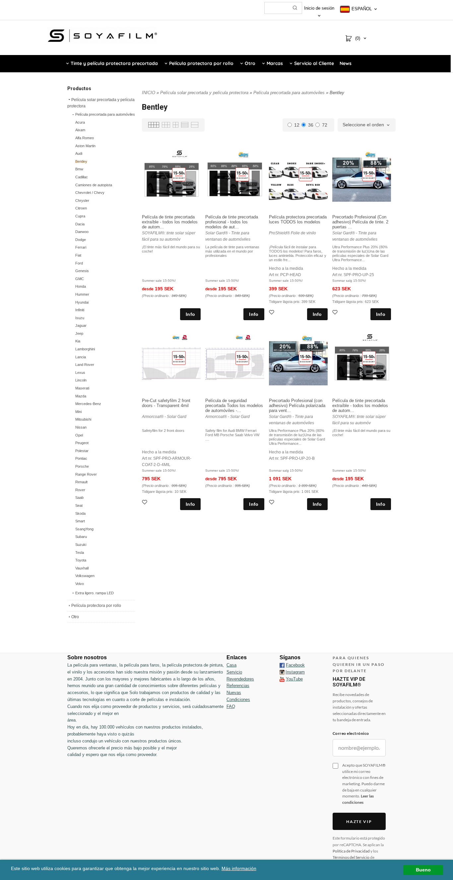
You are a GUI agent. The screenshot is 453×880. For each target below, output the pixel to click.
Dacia (80, 224)
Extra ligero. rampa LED (94, 593)
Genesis (82, 271)
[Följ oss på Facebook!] (282, 665)
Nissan (81, 427)
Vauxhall (82, 568)
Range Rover (86, 474)
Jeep (79, 333)
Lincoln (81, 380)
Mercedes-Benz (88, 404)
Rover (80, 490)
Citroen (81, 208)
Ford (79, 263)
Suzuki (80, 545)
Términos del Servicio (351, 857)
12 (296, 125)
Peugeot (82, 443)
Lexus (80, 373)
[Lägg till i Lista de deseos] (272, 313)
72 (324, 125)
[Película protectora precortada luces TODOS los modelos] (305, 174)
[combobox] (367, 125)
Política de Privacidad (351, 851)
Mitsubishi (83, 419)
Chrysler (82, 201)
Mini (78, 412)
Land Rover (84, 365)
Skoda (80, 513)
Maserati (82, 388)
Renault (81, 482)
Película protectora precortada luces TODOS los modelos (298, 219)
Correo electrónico (351, 733)
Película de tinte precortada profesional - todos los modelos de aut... (231, 221)
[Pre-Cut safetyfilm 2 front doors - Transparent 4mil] (178, 357)
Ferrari (80, 247)
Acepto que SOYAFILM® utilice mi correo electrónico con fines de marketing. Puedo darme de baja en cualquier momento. (364, 784)
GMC (79, 279)
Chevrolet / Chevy (89, 193)
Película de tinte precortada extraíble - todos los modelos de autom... (170, 221)
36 (310, 125)
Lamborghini (85, 349)
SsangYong (84, 529)
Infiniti (79, 310)
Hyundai (82, 302)
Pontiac (81, 458)
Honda (80, 286)
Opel (79, 435)
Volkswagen (85, 576)
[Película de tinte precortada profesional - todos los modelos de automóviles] (242, 174)
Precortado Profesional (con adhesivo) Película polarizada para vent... (297, 405)
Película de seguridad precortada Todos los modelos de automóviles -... (234, 405)
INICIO (148, 92)
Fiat (78, 255)
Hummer (82, 294)
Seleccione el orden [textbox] (363, 124)
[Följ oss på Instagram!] (282, 672)
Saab (79, 497)
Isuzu (79, 318)
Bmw (79, 169)
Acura (80, 122)
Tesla (79, 553)
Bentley (81, 161)
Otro (75, 617)
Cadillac (81, 177)
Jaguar (81, 325)
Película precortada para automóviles (105, 114)
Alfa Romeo (84, 138)
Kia (77, 341)
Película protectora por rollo (96, 605)
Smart (80, 521)
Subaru (81, 537)
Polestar (82, 451)
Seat (79, 505)
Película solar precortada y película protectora (101, 102)
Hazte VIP (359, 821)
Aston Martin (85, 146)
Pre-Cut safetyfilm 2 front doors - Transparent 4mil (166, 403)
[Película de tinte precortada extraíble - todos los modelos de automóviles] (178, 174)
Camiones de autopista (93, 185)
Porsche (82, 466)
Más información (239, 868)
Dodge (80, 240)
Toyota (80, 560)
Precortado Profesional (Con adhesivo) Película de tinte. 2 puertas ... (360, 221)
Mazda (80, 396)
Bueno (423, 869)
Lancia (80, 357)
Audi (78, 153)
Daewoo (82, 232)
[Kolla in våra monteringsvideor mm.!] (282, 678)
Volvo (79, 584)
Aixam (80, 130)
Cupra (80, 216)
